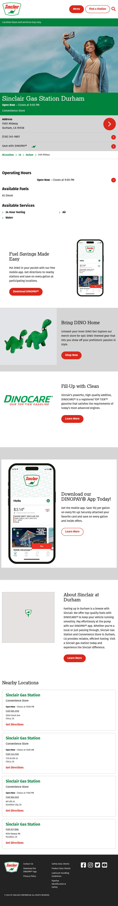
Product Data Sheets (61, 869)
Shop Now (71, 355)
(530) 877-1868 (12, 829)
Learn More (72, 419)
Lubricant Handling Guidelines (60, 874)
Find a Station (97, 9)
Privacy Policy (29, 876)
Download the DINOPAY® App (30, 870)
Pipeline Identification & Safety (59, 884)
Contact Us (28, 864)
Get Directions (14, 724)
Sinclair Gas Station (23, 695)
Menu (76, 9)
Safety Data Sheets (60, 864)
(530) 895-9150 (12, 711)
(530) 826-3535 (12, 797)
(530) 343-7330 (12, 754)
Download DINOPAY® (26, 291)
